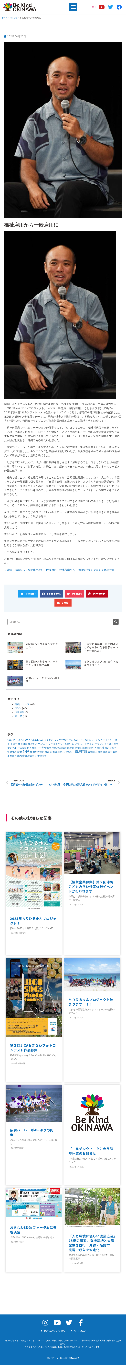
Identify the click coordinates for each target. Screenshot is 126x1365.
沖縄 (26, 752)
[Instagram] (93, 7)
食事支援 (42, 755)
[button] (73, 7)
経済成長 (107, 751)
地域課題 (79, 747)
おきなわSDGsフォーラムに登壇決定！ (33, 1229)
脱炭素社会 (31, 755)
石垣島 (98, 751)
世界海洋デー (34, 747)
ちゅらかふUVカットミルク (88, 739)
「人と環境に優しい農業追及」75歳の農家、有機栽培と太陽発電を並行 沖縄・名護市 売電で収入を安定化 (92, 1243)
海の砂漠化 (38, 751)
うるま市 (48, 739)
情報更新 (20, 712)
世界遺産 (46, 747)
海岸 (47, 751)
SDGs (18, 708)
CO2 (9, 739)
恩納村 (100, 747)
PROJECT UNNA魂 (24, 739)
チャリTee (51, 743)
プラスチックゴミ (84, 743)
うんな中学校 (61, 739)
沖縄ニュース (22, 704)
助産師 (70, 747)
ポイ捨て (113, 743)
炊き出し (70, 751)
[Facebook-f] (80, 1322)
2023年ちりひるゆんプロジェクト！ (33, 920)
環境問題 (81, 752)
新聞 (19, 751)
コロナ (13, 743)
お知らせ (13, 17)
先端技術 (61, 747)
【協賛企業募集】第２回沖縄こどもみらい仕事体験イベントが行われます (101, 647)
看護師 (91, 751)
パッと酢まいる (66, 743)
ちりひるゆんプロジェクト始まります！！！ (101, 663)
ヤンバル (12, 747)
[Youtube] (101, 7)
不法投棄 (21, 747)
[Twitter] (110, 7)
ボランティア (102, 743)
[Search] (115, 622)
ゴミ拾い (32, 743)
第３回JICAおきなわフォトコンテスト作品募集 (42, 663)
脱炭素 (21, 755)
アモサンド (109, 739)
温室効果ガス (57, 751)
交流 (54, 747)
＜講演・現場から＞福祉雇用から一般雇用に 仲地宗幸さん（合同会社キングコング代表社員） (60, 569)
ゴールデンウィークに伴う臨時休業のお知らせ (91, 1151)
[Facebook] (119, 7)
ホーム (5, 17)
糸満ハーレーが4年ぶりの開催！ (31, 1132)
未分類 (18, 716)
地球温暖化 (90, 747)
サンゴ (41, 743)
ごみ (70, 739)
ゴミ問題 (22, 743)
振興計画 (12, 751)
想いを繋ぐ (110, 747)
